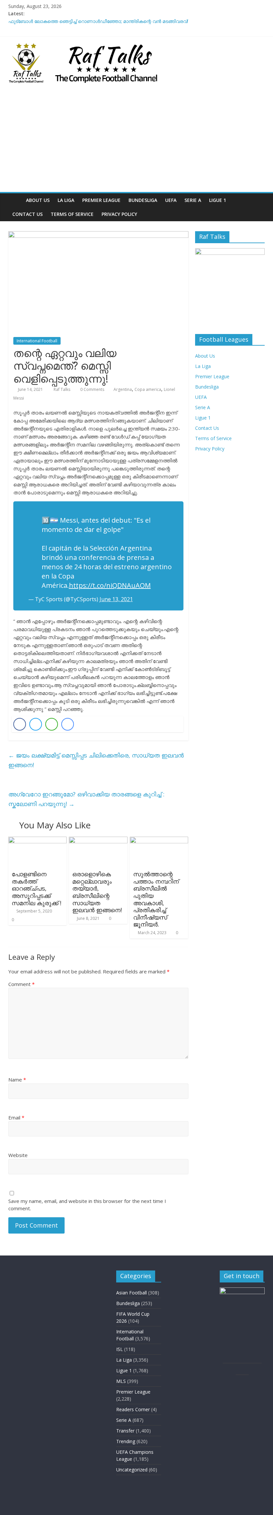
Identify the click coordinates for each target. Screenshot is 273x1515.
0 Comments (91, 389)
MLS (121, 1381)
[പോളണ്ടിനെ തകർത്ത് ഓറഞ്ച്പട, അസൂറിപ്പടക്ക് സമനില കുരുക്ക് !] (37, 840)
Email (16, 1117)
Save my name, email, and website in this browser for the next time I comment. (87, 1205)
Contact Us (27, 214)
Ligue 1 (217, 200)
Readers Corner (133, 1409)
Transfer (125, 1431)
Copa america (148, 389)
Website (18, 1155)
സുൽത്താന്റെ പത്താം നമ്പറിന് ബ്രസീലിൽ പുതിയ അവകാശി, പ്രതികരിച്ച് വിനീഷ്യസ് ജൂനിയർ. (156, 899)
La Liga (66, 200)
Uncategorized (131, 1469)
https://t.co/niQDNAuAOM (110, 585)
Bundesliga (143, 200)
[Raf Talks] (15, 200)
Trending (125, 1441)
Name (17, 1079)
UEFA (170, 200)
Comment (21, 984)
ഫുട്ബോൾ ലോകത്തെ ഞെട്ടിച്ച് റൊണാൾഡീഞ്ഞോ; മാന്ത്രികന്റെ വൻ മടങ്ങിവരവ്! (98, 21)
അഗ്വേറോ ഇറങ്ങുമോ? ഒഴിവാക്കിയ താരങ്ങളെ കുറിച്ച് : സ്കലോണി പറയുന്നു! (86, 799)
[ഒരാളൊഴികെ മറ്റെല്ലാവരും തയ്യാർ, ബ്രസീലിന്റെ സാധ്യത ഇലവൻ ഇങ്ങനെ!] (98, 840)
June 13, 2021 (116, 599)
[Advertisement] (136, 142)
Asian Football (131, 1292)
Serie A (192, 200)
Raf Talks (62, 389)
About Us (38, 200)
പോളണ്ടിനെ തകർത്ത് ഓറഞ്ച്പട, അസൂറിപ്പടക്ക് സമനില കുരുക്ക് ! (36, 888)
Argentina (123, 389)
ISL (119, 1349)
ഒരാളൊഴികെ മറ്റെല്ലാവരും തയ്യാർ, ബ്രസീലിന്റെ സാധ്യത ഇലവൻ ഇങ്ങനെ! (97, 892)
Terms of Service (72, 214)
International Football (37, 341)
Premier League (101, 200)
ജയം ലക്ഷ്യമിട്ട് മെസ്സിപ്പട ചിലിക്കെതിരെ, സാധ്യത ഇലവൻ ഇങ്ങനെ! (96, 760)
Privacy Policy (119, 214)
